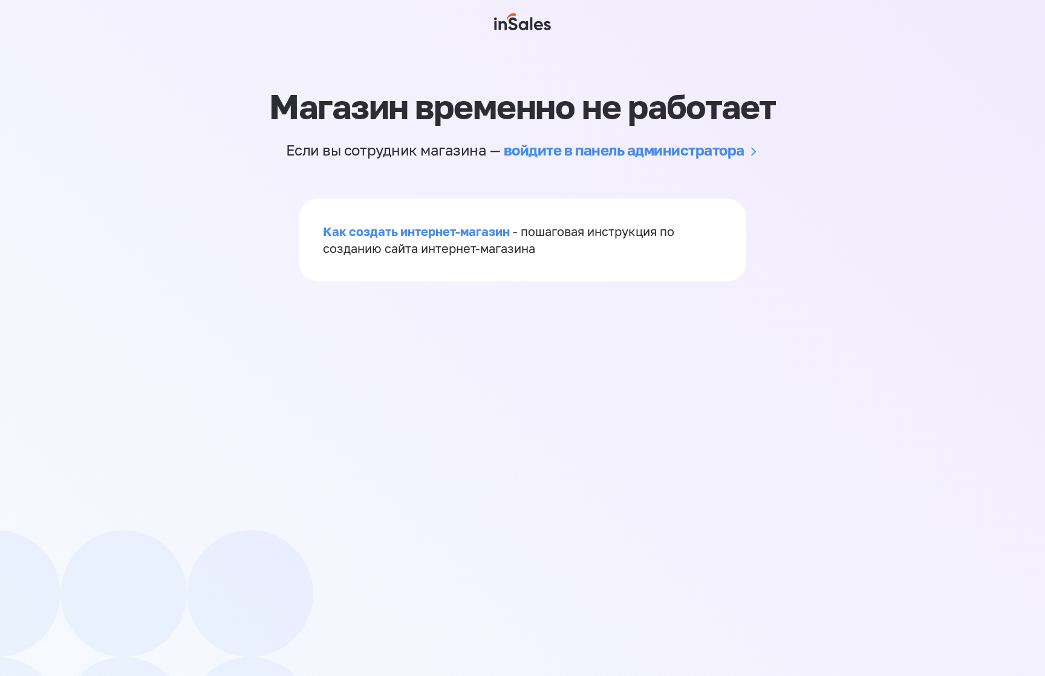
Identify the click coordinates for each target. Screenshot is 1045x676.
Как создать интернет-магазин (416, 231)
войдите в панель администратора (624, 150)
